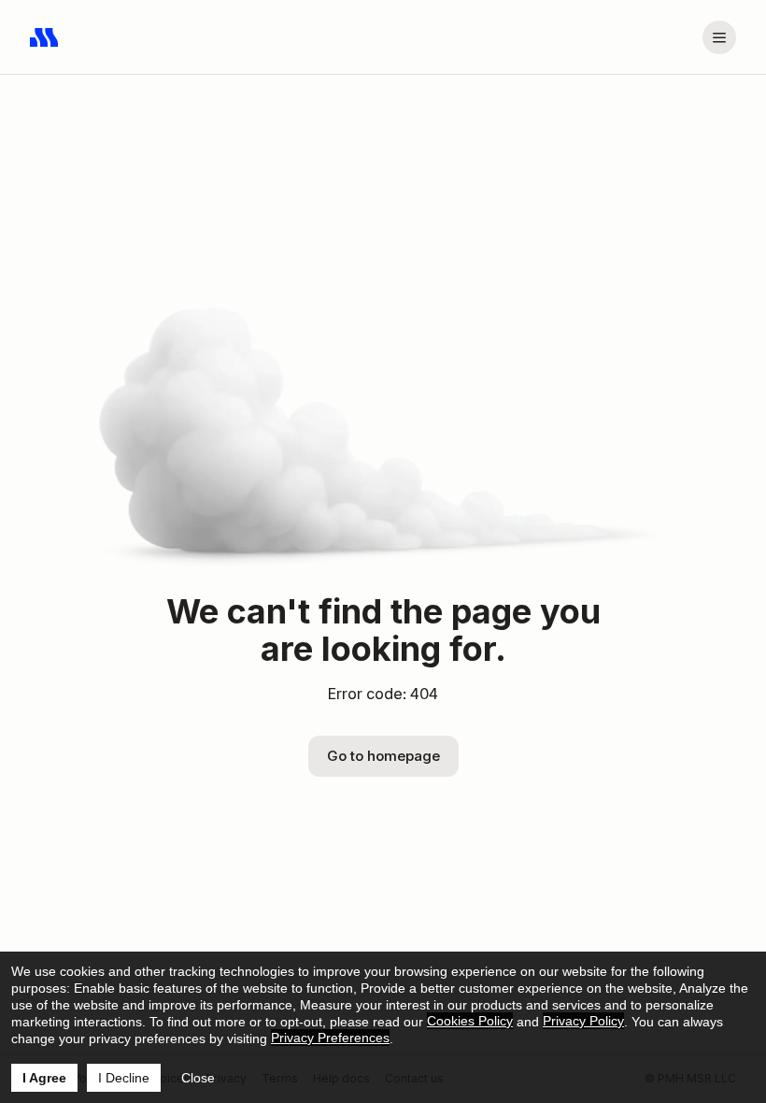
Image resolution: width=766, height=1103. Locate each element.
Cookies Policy (470, 1020)
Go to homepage (383, 756)
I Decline (123, 1077)
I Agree (44, 1077)
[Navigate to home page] (45, 37)
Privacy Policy (583, 1020)
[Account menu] (719, 37)
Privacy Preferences (330, 1037)
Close (198, 1077)
